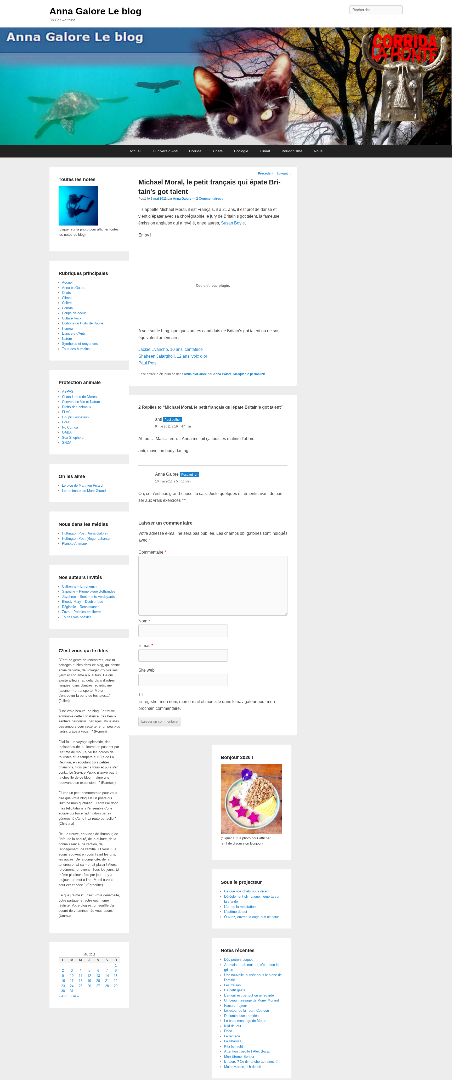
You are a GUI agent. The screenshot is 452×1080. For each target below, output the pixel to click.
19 (89, 981)
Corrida (195, 151)
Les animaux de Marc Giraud (84, 491)
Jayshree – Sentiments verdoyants (88, 597)
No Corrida (70, 427)
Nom (144, 621)
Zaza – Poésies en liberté (81, 612)
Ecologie (241, 151)
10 (72, 976)
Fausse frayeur (235, 1006)
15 (115, 976)
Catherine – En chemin (79, 586)
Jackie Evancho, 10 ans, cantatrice (170, 349)
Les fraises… (234, 985)
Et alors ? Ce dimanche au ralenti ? (251, 1062)
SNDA (66, 443)
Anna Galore (182, 198)
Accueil (135, 151)
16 (63, 981)
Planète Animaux (75, 543)
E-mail (145, 645)
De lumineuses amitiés (241, 1016)
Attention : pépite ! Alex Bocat (247, 1051)
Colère (67, 303)
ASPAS (68, 391)
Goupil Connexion (75, 417)
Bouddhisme (292, 151)
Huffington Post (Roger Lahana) (86, 539)
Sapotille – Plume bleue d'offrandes (88, 591)
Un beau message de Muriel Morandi (252, 1000)
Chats (218, 151)
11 (80, 976)
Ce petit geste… (236, 990)
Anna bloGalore (195, 374)
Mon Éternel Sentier (239, 1057)
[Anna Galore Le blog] (226, 86)
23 (63, 986)
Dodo (228, 1031)
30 (63, 991)
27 (98, 986)
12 (89, 976)
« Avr (62, 996)
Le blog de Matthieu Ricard (82, 485)
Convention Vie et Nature (81, 402)
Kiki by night (233, 1046)
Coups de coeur (74, 313)
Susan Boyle (233, 223)
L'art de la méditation (240, 907)
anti (158, 419)
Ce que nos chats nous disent (246, 891)
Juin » (74, 996)
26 (89, 986)
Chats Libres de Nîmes (79, 397)
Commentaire (152, 552)
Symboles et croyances (80, 344)
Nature (67, 339)
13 (98, 976)
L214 (65, 422)
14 (107, 976)
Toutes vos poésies (77, 617)
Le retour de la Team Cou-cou (246, 1011)
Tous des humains (76, 349)
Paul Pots (147, 363)
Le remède (232, 1036)
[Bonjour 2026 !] (251, 833)
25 (80, 986)
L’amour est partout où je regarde (249, 995)
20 (98, 981)
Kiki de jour (232, 1026)
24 (72, 986)
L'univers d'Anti (73, 333)
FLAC (66, 412)
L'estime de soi (235, 912)
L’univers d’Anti (165, 151)
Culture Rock (72, 318)
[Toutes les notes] (78, 224)
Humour (68, 328)
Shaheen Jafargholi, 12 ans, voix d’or (172, 356)
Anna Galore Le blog (95, 11)
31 (72, 991)
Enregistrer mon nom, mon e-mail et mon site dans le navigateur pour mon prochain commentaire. (206, 705)
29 (115, 986)
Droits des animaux (76, 407)
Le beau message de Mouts (245, 1021)
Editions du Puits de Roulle (82, 323)
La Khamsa (232, 1041)
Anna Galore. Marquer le (231, 374)
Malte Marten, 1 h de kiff (242, 1067)
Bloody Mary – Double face (82, 602)
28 (107, 986)
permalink (257, 374)
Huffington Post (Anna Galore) (85, 533)
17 (72, 981)
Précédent (263, 173)
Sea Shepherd (72, 438)
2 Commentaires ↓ (209, 198)
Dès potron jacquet (238, 959)
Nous (318, 151)
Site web (146, 670)
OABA (67, 432)
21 (107, 981)
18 (80, 981)
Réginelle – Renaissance (80, 607)
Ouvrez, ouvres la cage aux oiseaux (251, 917)
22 (115, 981)
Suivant (284, 173)
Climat (265, 151)
